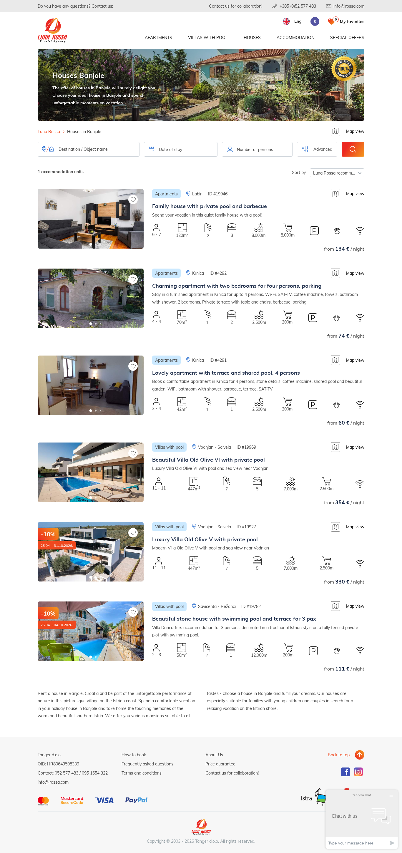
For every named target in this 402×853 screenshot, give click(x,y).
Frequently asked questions (147, 764)
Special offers (347, 37)
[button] (90, 244)
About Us (214, 755)
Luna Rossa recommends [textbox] (337, 173)
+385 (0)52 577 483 (298, 6)
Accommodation (295, 37)
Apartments (158, 37)
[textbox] (257, 149)
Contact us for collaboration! (235, 6)
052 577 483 (66, 773)
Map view (355, 131)
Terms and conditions (142, 773)
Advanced (322, 149)
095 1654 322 (95, 773)
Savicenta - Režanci (217, 606)
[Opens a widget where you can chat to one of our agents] (361, 819)
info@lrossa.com (348, 6)
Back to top (339, 755)
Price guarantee (220, 764)
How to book (134, 755)
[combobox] (257, 149)
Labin (197, 194)
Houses (252, 37)
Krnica (198, 273)
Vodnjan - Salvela (214, 447)
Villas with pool (208, 37)
